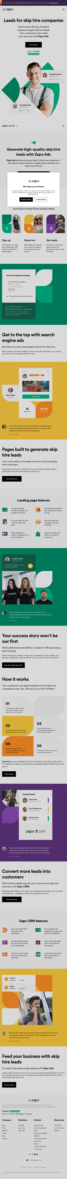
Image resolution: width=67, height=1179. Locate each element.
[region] (33, 189)
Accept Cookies (26, 199)
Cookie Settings (41, 199)
